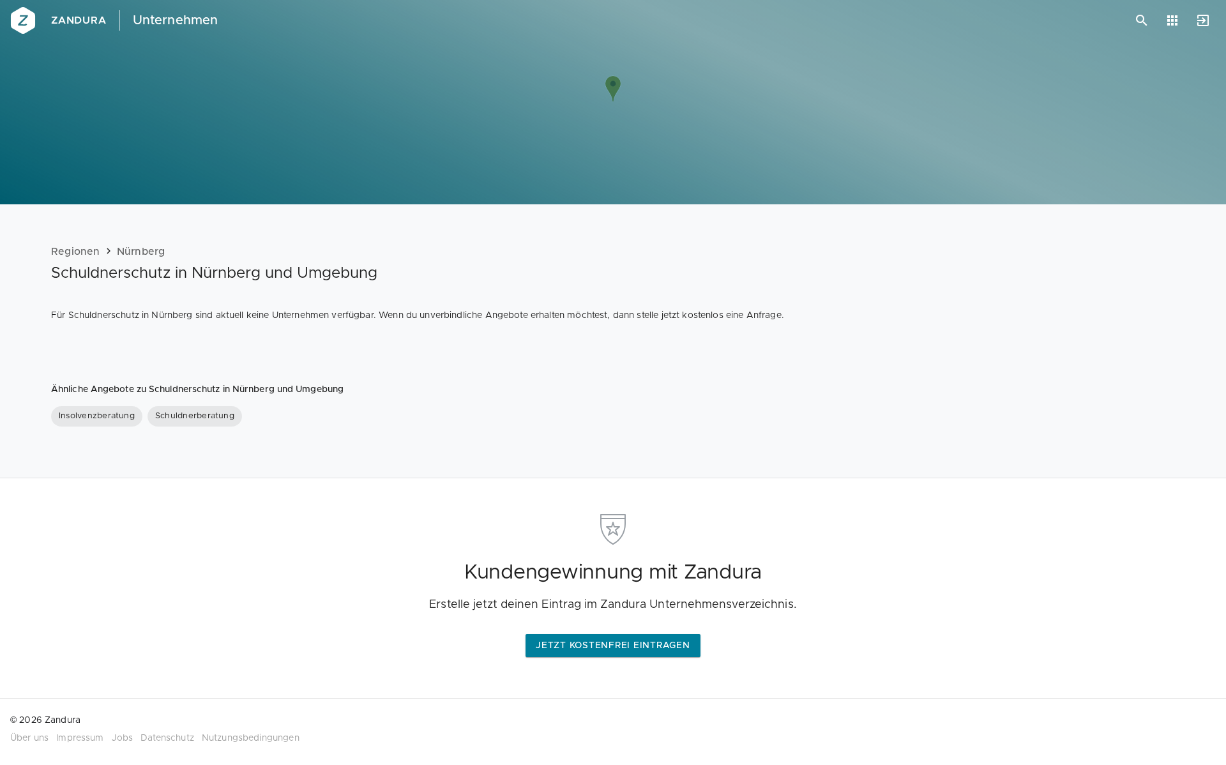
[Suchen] (1141, 20)
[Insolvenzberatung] (96, 416)
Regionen (75, 251)
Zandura (79, 20)
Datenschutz (167, 738)
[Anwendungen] (1172, 20)
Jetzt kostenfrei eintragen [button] (613, 645)
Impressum (79, 738)
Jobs (122, 738)
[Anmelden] (1203, 20)
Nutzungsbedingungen (250, 738)
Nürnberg (141, 251)
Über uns (29, 738)
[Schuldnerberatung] (195, 416)
